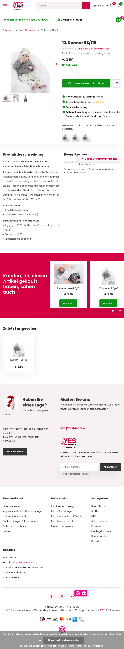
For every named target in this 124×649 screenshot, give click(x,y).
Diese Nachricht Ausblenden (63, 640)
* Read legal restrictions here (74, 473)
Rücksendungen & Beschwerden (21, 521)
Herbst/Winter (99, 536)
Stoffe (94, 511)
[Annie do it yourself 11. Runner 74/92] (76, 137)
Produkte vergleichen (63, 526)
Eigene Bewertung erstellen (101, 158)
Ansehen (68, 303)
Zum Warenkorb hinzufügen (88, 83)
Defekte (95, 541)
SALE (93, 516)
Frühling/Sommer (101, 531)
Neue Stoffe (98, 506)
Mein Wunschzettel (62, 521)
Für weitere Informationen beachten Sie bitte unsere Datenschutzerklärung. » (63, 645)
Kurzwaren (97, 526)
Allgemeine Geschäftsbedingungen (23, 511)
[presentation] (4, 64)
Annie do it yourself (79, 53)
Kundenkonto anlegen (63, 506)
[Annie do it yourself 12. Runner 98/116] (66, 137)
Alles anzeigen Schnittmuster (94, 48)
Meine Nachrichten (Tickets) (67, 516)
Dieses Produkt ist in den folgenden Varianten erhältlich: (88, 127)
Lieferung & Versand (14, 516)
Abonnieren (110, 467)
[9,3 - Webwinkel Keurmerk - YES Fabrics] (62, 629)
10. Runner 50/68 (108, 288)
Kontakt (7, 531)
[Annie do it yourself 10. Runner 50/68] (86, 137)
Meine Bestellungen (62, 511)
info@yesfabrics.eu (73, 428)
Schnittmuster (27, 30)
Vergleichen (104, 53)
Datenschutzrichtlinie (15, 526)
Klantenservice (11, 506)
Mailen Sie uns (15, 451)
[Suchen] (86, 5)
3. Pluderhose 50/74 (68, 288)
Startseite (8, 30)
